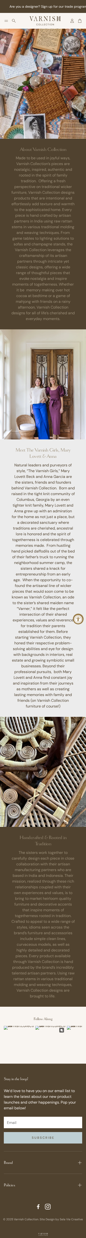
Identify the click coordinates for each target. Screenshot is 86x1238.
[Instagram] (48, 1207)
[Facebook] (38, 1207)
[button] (6, 20)
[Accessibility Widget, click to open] (78, 619)
